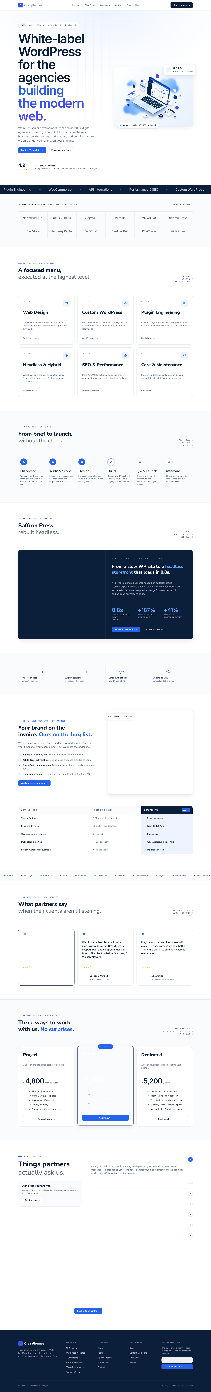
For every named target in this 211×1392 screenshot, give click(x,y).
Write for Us (103, 1362)
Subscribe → (177, 1366)
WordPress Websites (75, 1353)
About (138, 5)
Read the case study (126, 629)
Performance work (91, 390)
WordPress (90, 5)
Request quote (46, 1119)
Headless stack (31, 390)
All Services (71, 1348)
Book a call (164, 1119)
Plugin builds (148, 338)
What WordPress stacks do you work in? (141, 1183)
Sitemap (133, 1362)
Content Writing (73, 1372)
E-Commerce (72, 1357)
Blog (129, 5)
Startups (118, 5)
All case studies (153, 629)
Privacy (165, 1386)
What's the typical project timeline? (141, 1214)
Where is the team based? (141, 1225)
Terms (173, 1386)
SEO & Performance (75, 1367)
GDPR (180, 1386)
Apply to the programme (34, 783)
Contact (101, 1367)
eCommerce (104, 5)
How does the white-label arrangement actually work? (141, 1159)
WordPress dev (90, 338)
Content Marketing (138, 1353)
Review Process (105, 1357)
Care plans (147, 390)
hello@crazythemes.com (120, 1311)
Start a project (182, 5)
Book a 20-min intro (32, 150)
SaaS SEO (134, 1357)
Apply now (105, 1118)
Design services (31, 338)
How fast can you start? (141, 1193)
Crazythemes (31, 5)
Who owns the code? (141, 1235)
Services (76, 5)
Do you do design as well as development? (141, 1204)
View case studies (61, 150)
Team (100, 1353)
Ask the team (32, 1200)
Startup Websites (74, 1362)
